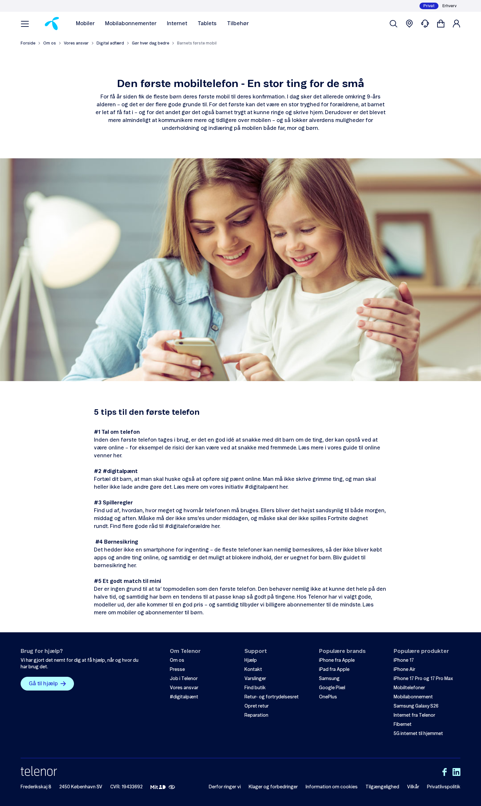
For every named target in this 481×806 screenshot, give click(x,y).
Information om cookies (332, 787)
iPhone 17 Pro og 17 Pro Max (423, 678)
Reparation (256, 715)
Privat (429, 6)
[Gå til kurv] (441, 23)
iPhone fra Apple (337, 660)
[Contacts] (425, 23)
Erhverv (449, 6)
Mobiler (85, 23)
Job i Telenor (184, 678)
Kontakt (253, 669)
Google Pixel (332, 688)
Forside (28, 43)
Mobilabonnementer (130, 23)
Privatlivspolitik (443, 787)
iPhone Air (404, 669)
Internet (177, 23)
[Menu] (25, 23)
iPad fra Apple (334, 669)
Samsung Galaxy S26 (416, 706)
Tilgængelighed (382, 787)
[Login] (456, 23)
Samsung (329, 678)
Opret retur (256, 706)
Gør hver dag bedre (150, 43)
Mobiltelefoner (409, 688)
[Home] (52, 23)
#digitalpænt (184, 697)
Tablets (207, 23)
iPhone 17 (404, 660)
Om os (49, 43)
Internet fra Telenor (414, 715)
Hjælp (250, 660)
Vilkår (413, 787)
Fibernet (403, 724)
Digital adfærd (110, 43)
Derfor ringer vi (225, 787)
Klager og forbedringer (273, 787)
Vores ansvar (76, 43)
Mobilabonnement (413, 697)
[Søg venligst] (393, 23)
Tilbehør (238, 23)
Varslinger (255, 678)
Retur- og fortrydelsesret (271, 697)
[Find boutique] (409, 23)
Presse (177, 669)
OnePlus (328, 697)
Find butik (255, 688)
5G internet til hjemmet (418, 733)
